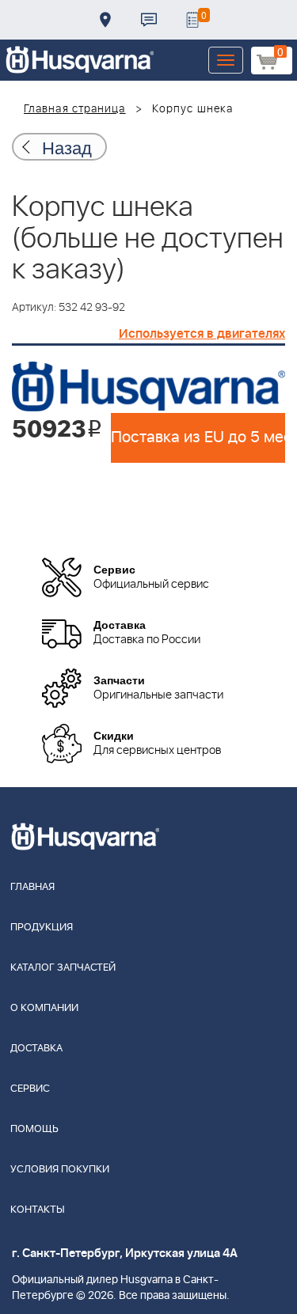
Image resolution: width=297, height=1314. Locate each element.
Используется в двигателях (202, 333)
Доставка (105, 20)
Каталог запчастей (63, 967)
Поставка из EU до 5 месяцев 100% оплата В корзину (198, 437)
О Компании (44, 1008)
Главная (32, 887)
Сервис (30, 1088)
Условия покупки (59, 1169)
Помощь (34, 1129)
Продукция (41, 927)
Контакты (149, 20)
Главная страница (75, 109)
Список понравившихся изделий (192, 20)
